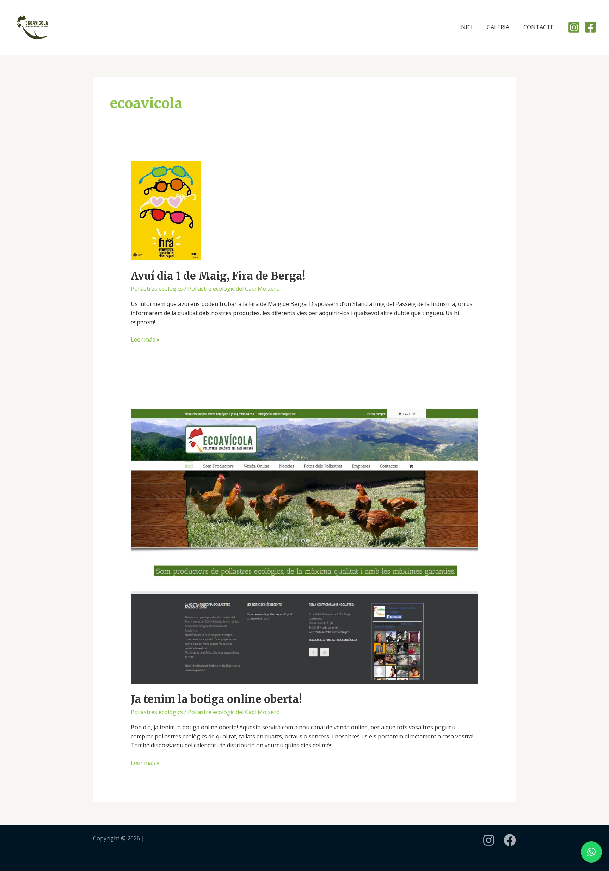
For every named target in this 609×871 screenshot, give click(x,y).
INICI (466, 27)
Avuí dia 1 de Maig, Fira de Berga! (218, 275)
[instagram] (488, 840)
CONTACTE (538, 27)
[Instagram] (574, 27)
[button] (591, 852)
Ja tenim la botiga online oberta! (216, 699)
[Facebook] (590, 27)
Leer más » (145, 339)
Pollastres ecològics (157, 289)
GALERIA (498, 27)
